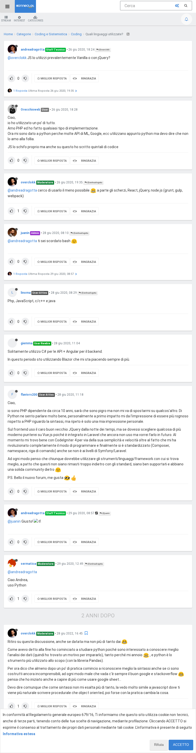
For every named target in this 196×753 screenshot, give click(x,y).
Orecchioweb (30, 109)
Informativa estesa (19, 734)
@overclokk (104, 50)
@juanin (105, 513)
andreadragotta (32, 49)
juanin (25, 233)
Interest (19, 20)
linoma (26, 293)
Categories (35, 20)
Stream (6, 20)
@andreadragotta (94, 182)
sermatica (28, 564)
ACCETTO (181, 745)
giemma (26, 343)
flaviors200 (29, 394)
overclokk (28, 182)
